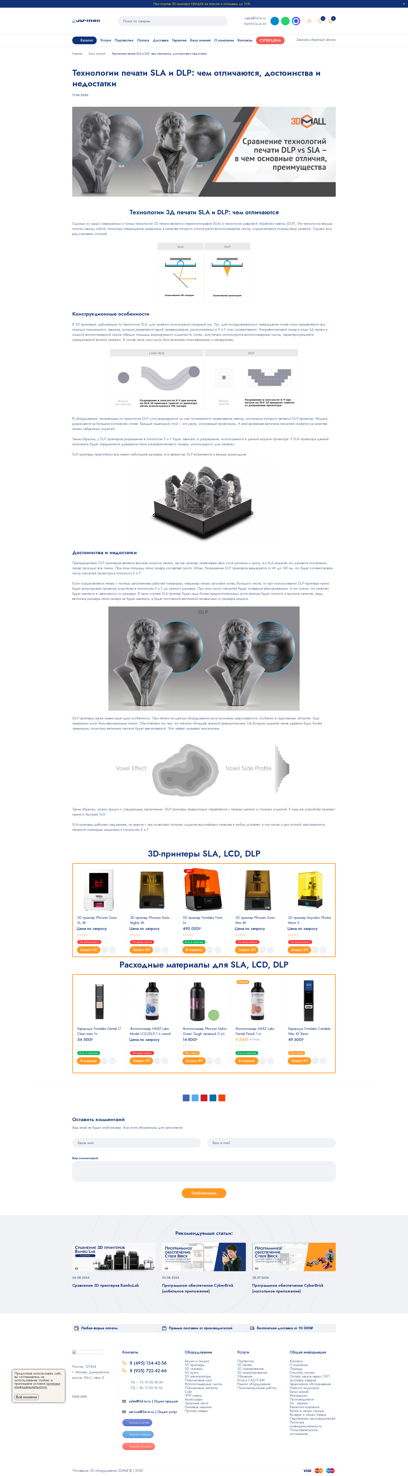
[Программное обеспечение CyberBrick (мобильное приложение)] (204, 1257)
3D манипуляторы (198, 1376)
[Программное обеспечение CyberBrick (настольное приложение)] (294, 1257)
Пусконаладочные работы (256, 1387)
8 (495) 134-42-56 (148, 1363)
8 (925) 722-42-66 (149, 1371)
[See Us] (80, 1390)
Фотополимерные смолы (203, 1384)
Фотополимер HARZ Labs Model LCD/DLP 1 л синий (150, 1031)
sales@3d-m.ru (255, 18)
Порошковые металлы (201, 1387)
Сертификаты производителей (312, 1418)
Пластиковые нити (198, 1380)
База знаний (97, 53)
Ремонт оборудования (254, 1384)
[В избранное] (104, 950)
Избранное (323, 18)
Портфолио (245, 1361)
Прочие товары (196, 1410)
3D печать (244, 1364)
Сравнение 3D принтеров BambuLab (105, 1285)
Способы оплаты (302, 1372)
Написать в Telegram (140, 1434)
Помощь (296, 1368)
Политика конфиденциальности (306, 1424)
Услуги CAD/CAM (251, 1380)
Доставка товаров (303, 1380)
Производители (302, 1399)
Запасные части (196, 1403)
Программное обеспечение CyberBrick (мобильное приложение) (198, 1288)
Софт (188, 1391)
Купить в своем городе (307, 1410)
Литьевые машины (198, 1407)
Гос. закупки (299, 1403)
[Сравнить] (112, 950)
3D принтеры (194, 1364)
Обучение (244, 1376)
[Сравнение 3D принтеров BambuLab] (114, 1257)
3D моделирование (252, 1372)
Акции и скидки (197, 1361)
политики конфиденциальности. (37, 1385)
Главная (77, 53)
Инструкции (298, 1395)
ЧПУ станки (193, 1395)
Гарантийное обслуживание (310, 1384)
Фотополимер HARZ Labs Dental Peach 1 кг (254, 1031)
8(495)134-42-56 (255, 24)
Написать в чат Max (139, 1422)
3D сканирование (250, 1368)
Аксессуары (194, 1399)
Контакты (296, 1361)
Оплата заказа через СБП (310, 1376)
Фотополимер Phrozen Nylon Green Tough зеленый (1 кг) (205, 1031)
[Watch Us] (73, 1390)
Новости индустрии (304, 1387)
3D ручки (191, 1372)
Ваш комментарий (85, 1158)
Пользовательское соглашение (304, 1432)
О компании (299, 1364)
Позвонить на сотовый (140, 1446)
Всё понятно (26, 1397)
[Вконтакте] (87, 1390)
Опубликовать (204, 1193)
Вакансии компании (304, 1407)
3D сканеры (194, 1368)
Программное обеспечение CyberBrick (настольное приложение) (288, 1288)
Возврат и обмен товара (308, 1414)
